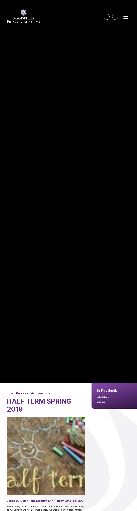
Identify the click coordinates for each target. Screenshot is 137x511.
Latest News (44, 393)
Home (10, 393)
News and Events (25, 393)
